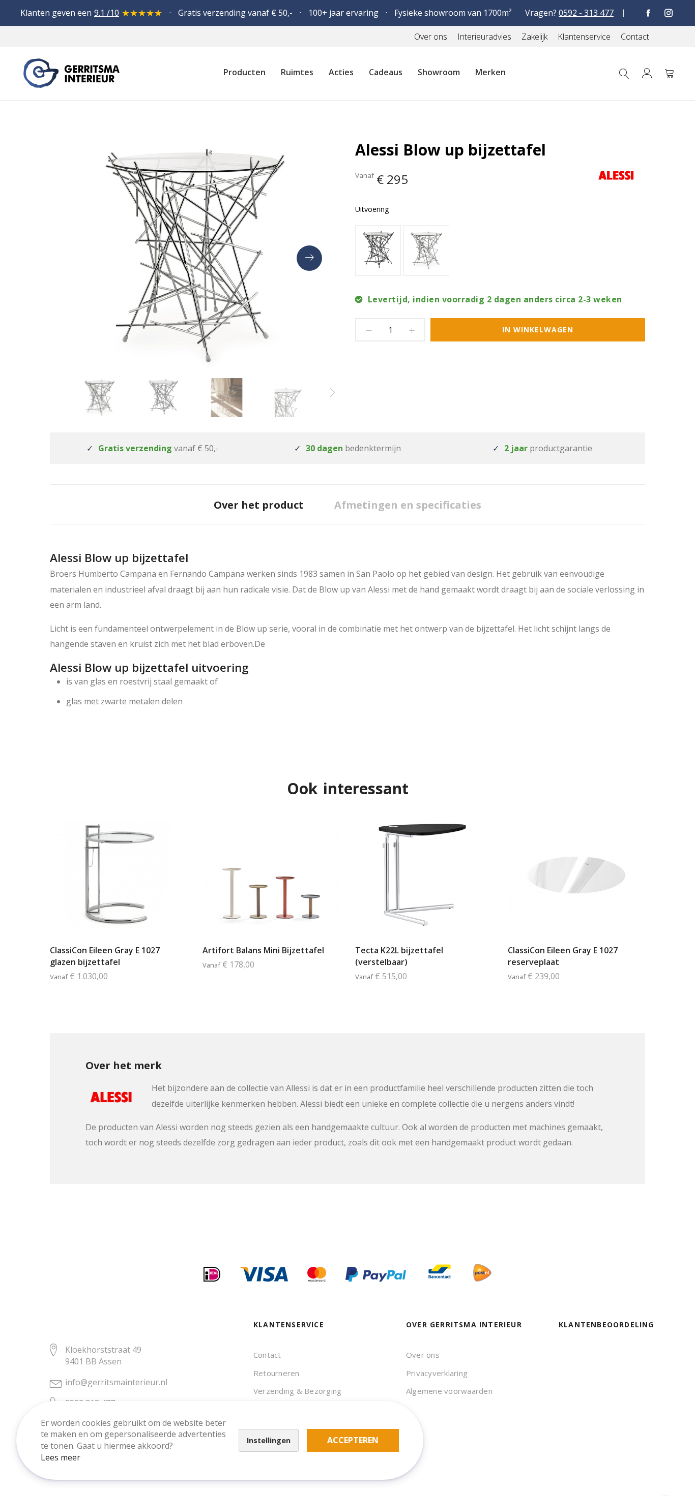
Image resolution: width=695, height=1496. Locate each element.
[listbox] (500, 251)
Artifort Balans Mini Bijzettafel (263, 950)
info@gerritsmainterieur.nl (116, 1382)
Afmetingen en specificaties (407, 505)
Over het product (259, 505)
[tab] (258, 504)
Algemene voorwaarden (449, 1391)
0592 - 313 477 (586, 12)
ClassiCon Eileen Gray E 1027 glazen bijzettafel (105, 956)
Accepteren (353, 1440)
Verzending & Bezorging (297, 1391)
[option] (378, 250)
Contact (267, 1355)
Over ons (423, 1355)
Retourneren (276, 1373)
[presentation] (309, 258)
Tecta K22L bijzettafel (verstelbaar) (399, 956)
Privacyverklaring (437, 1373)
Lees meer (60, 1457)
